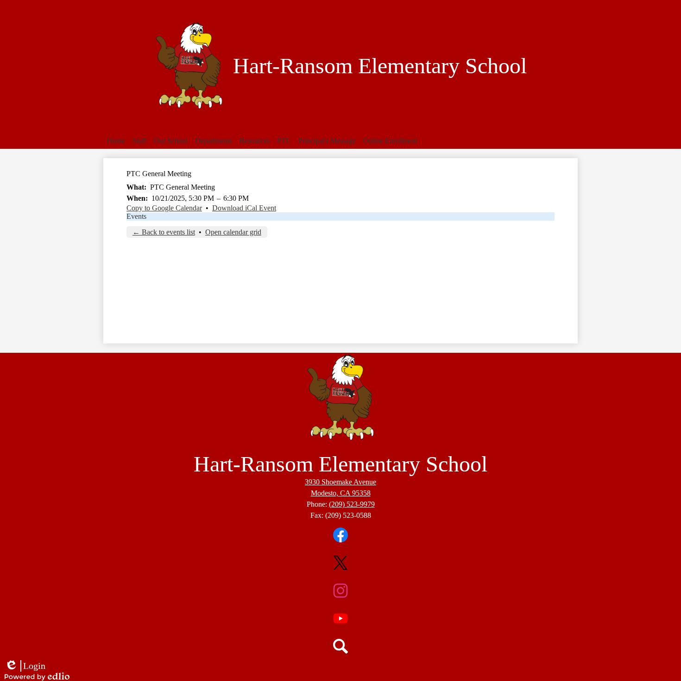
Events (136, 216)
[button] (139, 141)
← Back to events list (163, 232)
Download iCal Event (244, 208)
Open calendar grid (233, 232)
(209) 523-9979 (352, 504)
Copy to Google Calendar (164, 208)
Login (25, 666)
